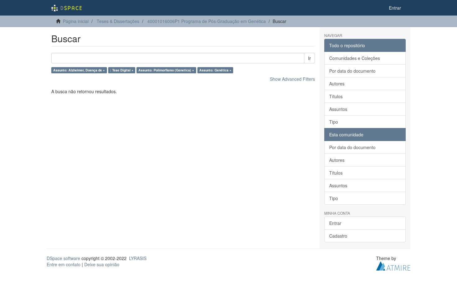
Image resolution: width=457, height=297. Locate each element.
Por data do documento (352, 71)
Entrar (335, 223)
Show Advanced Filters (292, 79)
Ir (309, 58)
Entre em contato (64, 264)
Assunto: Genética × (215, 70)
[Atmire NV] (393, 265)
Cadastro (338, 236)
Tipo (333, 122)
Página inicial (76, 21)
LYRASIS (137, 258)
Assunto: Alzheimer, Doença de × (79, 70)
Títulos (336, 96)
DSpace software (63, 258)
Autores (336, 83)
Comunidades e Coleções (354, 58)
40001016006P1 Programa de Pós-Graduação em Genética (206, 21)
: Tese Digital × (121, 70)
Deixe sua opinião (101, 264)
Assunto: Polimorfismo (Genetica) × (166, 70)
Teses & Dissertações (118, 21)
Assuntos (338, 109)
